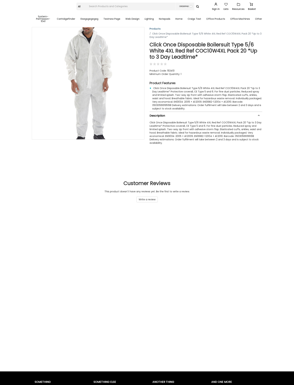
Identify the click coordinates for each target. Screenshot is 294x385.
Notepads (164, 19)
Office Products (215, 19)
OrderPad (184, 6)
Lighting (149, 19)
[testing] (54, 6)
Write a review (147, 199)
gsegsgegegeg (89, 19)
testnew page (111, 19)
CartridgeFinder (66, 19)
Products (155, 28)
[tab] (206, 115)
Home (179, 19)
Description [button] (157, 116)
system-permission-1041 (43, 19)
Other (258, 19)
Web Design (132, 19)
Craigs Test (194, 19)
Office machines (240, 19)
